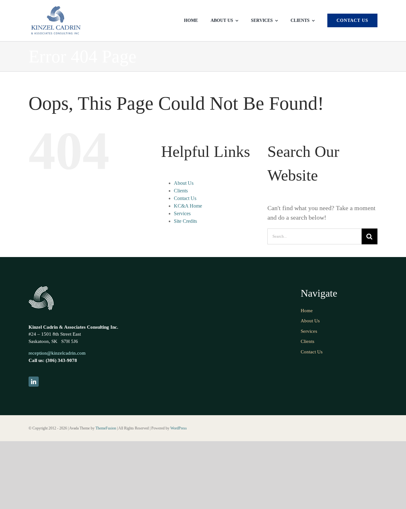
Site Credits (185, 221)
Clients (181, 190)
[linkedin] (34, 382)
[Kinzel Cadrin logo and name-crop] (55, 7)
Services (182, 213)
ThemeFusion (105, 428)
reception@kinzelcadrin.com (57, 353)
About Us (183, 183)
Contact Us (185, 198)
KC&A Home (188, 206)
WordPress (178, 428)
